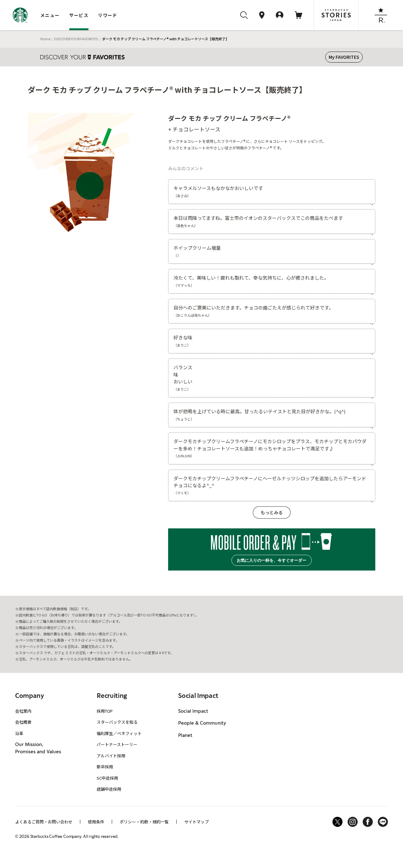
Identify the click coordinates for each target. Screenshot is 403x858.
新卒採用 (105, 767)
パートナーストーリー (117, 744)
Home (45, 38)
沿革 (19, 733)
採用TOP (105, 711)
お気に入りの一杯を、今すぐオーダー (271, 560)
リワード (107, 15)
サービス (79, 15)
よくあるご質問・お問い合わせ (43, 822)
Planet (185, 735)
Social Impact (193, 711)
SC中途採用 (107, 778)
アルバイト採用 (111, 756)
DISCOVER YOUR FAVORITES (76, 38)
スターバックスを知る (117, 722)
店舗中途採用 (109, 789)
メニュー (50, 15)
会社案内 (23, 711)
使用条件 (96, 822)
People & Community (202, 723)
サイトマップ (196, 822)
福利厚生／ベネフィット (119, 733)
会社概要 (23, 722)
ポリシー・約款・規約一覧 (144, 822)
